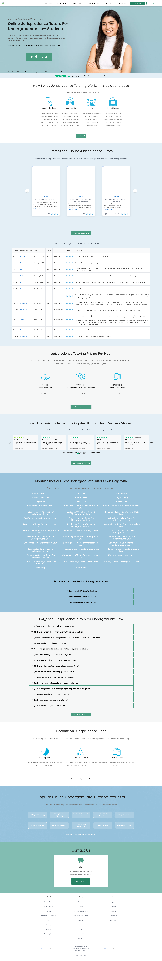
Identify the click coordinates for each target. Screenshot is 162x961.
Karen (22, 282)
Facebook (113, 906)
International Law (40, 493)
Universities (81, 934)
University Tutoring (77, 3)
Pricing (30, 46)
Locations (81, 925)
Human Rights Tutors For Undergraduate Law (81, 537)
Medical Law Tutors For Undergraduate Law (41, 531)
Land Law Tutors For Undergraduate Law (122, 513)
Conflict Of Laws (81, 501)
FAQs (35, 46)
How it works (48, 906)
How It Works (22, 46)
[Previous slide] (27, 191)
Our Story (81, 902)
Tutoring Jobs (48, 934)
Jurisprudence (40, 501)
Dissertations (81, 567)
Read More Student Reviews (81, 463)
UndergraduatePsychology (81, 825)
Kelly (46, 196)
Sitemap (81, 938)
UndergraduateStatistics (124, 825)
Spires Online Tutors (14, 72)
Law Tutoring (26, 72)
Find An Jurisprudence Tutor (81, 407)
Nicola (81, 196)
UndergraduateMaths (59, 825)
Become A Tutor (122, 3)
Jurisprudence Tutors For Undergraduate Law (122, 525)
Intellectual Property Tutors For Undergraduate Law (81, 525)
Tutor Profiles (12, 46)
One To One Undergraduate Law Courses (41, 562)
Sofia (22, 276)
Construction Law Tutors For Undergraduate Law (41, 550)
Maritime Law (121, 493)
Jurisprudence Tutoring (59, 72)
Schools (81, 929)
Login (154, 3)
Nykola (22, 256)
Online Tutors (48, 902)
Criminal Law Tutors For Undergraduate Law (81, 506)
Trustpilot (113, 920)
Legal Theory (122, 497)
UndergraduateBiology (37, 815)
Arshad (116, 196)
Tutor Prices (109, 3)
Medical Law (121, 501)
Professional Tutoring (95, 3)
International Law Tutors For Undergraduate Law (122, 537)
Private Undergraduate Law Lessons (81, 561)
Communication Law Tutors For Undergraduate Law (40, 556)
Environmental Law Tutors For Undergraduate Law (40, 537)
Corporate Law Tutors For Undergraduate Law (81, 556)
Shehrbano (23, 303)
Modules (81, 920)
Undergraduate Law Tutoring (41, 72)
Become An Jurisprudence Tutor (81, 779)
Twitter (113, 911)
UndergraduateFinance (124, 815)
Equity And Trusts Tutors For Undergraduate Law (41, 513)
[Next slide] (135, 191)
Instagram (113, 916)
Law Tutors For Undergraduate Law (40, 543)
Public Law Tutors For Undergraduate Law (81, 531)
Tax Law (81, 493)
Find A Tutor (137, 3)
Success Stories (43, 46)
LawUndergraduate (77, 481)
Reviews (48, 911)
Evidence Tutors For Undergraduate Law (81, 549)
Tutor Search (49, 3)
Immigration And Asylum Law (40, 505)
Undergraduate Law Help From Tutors (121, 561)
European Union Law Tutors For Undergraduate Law (81, 513)
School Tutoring (62, 3)
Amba (22, 320)
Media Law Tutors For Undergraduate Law (122, 550)
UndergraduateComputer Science (81, 815)
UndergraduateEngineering (59, 815)
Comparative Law (81, 497)
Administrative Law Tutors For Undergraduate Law (122, 519)
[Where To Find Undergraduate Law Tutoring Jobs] (54, 606)
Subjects (49, 929)
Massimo (23, 263)
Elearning (40, 567)
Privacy (81, 906)
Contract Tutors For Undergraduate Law (121, 505)
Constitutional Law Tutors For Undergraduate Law (122, 544)
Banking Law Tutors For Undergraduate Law (81, 544)
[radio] (66, 256)
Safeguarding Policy (81, 916)
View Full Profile (37, 208)
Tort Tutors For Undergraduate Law (40, 518)
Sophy (22, 289)
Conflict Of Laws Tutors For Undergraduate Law (122, 531)
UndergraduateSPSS (102, 825)
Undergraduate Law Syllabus (121, 555)
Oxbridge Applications (48, 916)
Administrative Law (40, 497)
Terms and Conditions (81, 911)
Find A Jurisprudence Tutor (81, 714)
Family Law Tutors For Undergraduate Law (40, 525)
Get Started (81, 136)
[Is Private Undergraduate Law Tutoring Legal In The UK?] (108, 606)
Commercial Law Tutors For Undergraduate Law (81, 519)
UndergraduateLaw (37, 825)
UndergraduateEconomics (103, 815)
